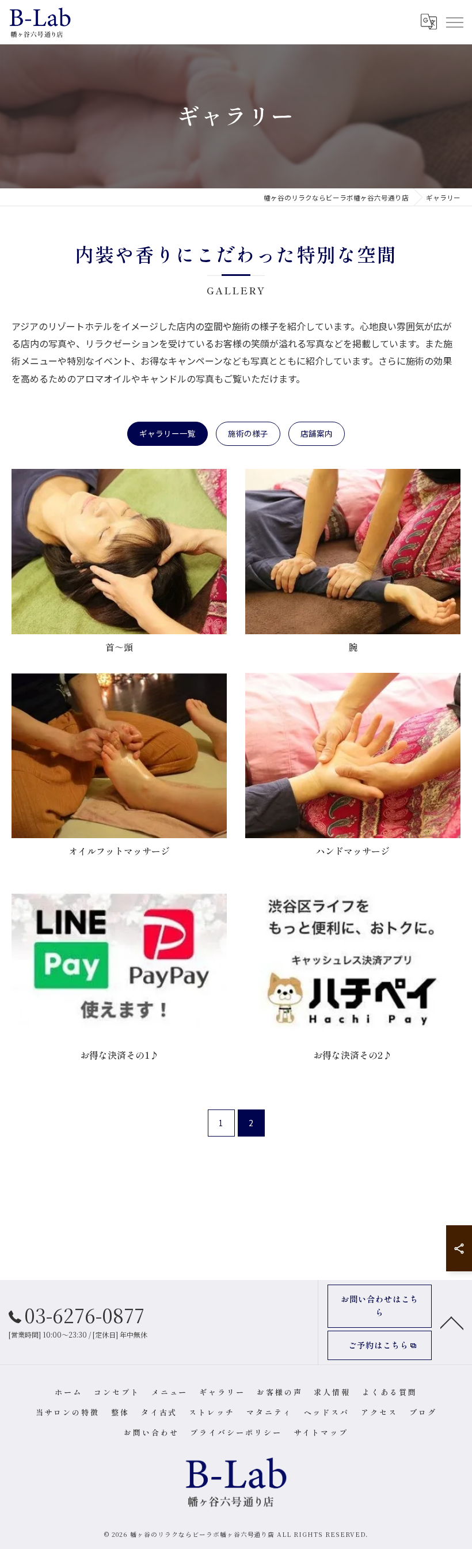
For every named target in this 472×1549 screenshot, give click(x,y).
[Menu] (454, 22)
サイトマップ (321, 1432)
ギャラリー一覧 (167, 433)
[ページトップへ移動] (451, 1322)
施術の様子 (248, 433)
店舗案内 (316, 433)
